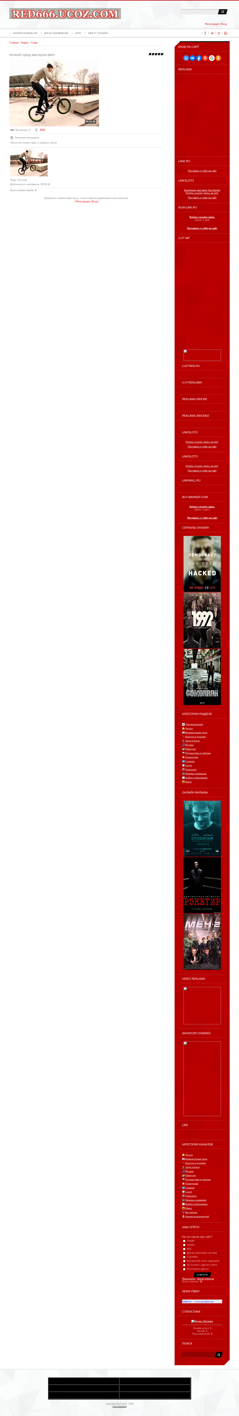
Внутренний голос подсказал (203, 1260)
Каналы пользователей (197, 1216)
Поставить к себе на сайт (202, 170)
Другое (189, 728)
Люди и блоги (192, 740)
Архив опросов (205, 1278)
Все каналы (191, 1212)
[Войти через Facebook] (199, 58)
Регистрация (212, 24)
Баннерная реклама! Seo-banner (202, 190)
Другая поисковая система (202, 1252)
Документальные (194, 724)
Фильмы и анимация (195, 773)
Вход (224, 24)
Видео (24, 42)
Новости (186, 1301)
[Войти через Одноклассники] (218, 58)
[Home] (65, 14)
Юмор (188, 781)
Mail (189, 1248)
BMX (42, 130)
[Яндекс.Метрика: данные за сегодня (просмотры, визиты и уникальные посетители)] (202, 1321)
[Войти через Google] (212, 58)
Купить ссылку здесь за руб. (202, 193)
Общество (190, 749)
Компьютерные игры (196, 732)
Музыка (189, 744)
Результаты (188, 1278)
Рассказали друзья (198, 1268)
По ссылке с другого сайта (202, 1264)
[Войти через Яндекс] (205, 58)
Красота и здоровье (195, 736)
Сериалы (190, 761)
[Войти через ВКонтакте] (192, 58)
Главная (13, 42)
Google (190, 1240)
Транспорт (191, 769)
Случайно (192, 1256)
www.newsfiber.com (204, 1301)
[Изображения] (29, 162)
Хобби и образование (196, 777)
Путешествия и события (198, 753)
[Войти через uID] (186, 58)
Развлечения (191, 757)
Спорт (34, 42)
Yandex (191, 1244)
